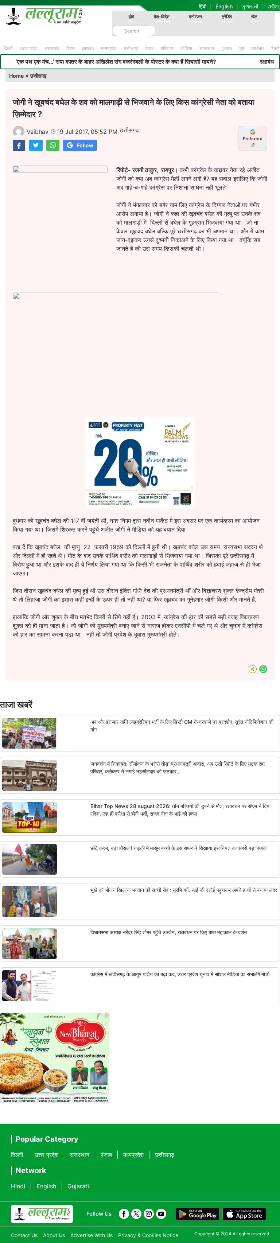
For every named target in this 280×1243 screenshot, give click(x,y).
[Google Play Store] (197, 1214)
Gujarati (78, 1186)
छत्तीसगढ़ (131, 48)
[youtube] (161, 1214)
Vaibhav (37, 131)
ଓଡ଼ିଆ (274, 6)
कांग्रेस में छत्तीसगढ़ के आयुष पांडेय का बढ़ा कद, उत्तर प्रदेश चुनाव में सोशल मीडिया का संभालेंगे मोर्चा (179, 974)
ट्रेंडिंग (227, 16)
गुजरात (226, 48)
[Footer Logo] (42, 1214)
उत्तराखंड (52, 48)
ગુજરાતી (250, 6)
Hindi (18, 1186)
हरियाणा (167, 48)
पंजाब (149, 48)
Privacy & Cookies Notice (148, 1235)
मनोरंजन (195, 16)
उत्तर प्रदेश (29, 48)
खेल (254, 16)
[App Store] (244, 1214)
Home (16, 76)
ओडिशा (186, 48)
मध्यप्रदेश (108, 48)
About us (54, 1235)
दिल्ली (8, 48)
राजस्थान (206, 48)
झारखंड (88, 48)
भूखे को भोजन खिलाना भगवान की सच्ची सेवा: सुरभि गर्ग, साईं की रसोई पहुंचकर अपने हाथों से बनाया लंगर (183, 890)
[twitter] (136, 1214)
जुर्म (241, 48)
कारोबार (258, 48)
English (224, 6)
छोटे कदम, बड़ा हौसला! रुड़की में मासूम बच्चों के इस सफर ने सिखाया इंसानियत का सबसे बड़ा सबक (178, 848)
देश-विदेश (162, 16)
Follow (85, 145)
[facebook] (124, 1214)
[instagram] (149, 1214)
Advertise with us (91, 1235)
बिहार (70, 48)
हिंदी (202, 6)
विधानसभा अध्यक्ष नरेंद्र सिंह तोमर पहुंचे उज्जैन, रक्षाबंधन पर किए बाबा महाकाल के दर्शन (168, 932)
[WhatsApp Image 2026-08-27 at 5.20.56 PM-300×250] (140, 506)
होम (131, 16)
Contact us (24, 1235)
